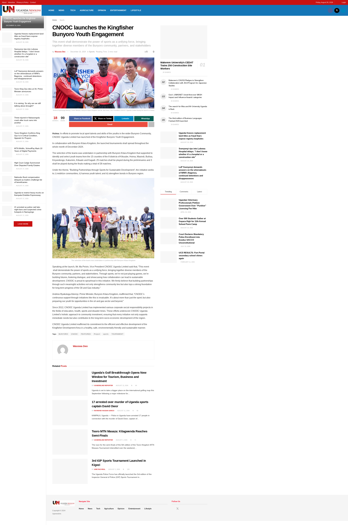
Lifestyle (136, 10)
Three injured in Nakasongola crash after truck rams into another (27, 120)
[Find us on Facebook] (330, 10)
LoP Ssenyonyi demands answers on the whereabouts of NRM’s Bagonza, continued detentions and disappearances (192, 173)
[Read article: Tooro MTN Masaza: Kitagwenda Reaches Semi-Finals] (70, 442)
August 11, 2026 (123, 410)
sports (105, 334)
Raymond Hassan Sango (104, 410)
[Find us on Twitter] (336, 10)
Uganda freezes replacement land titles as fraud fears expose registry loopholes (29, 36)
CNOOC (74, 334)
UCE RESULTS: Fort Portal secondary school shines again (191, 255)
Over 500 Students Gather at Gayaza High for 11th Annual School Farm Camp (192, 221)
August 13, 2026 (122, 385)
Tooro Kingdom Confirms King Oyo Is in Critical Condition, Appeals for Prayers (27, 135)
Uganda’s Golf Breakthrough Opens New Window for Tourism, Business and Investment (119, 377)
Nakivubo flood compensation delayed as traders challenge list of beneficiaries (28, 179)
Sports (62, 20)
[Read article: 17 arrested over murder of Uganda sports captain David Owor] (70, 412)
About (4, 2)
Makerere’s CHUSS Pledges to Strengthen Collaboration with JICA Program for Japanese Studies (188, 83)
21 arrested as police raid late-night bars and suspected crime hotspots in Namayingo (27, 209)
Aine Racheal (99, 469)
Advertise (11, 2)
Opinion (102, 10)
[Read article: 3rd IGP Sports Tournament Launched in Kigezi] (70, 471)
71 (135, 440)
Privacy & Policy (22, 2)
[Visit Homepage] (22, 10)
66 (137, 410)
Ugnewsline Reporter (103, 385)
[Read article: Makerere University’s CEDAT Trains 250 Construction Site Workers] (183, 42)
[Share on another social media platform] (151, 124)
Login (343, 2)
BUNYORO (63, 334)
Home (51, 10)
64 (136, 385)
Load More (23, 224)
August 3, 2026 (121, 440)
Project (97, 334)
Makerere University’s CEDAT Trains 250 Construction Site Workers (176, 65)
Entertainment (118, 10)
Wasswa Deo (60, 52)
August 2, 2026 (114, 469)
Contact (33, 2)
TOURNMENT (117, 334)
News (61, 10)
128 (128, 469)
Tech (72, 10)
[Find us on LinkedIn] (343, 10)
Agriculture (87, 10)
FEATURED (86, 334)
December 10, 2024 (78, 52)
